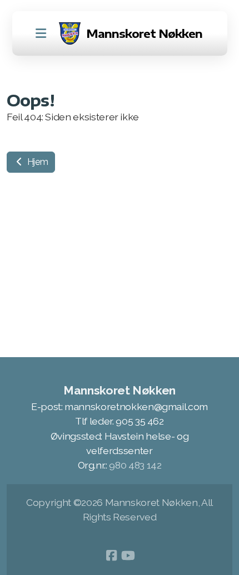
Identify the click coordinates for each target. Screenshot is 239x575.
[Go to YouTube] (128, 555)
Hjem (36, 162)
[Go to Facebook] (111, 555)
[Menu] (41, 33)
